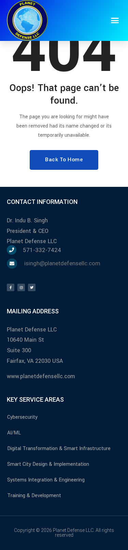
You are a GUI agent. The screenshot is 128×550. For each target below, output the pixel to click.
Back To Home (64, 159)
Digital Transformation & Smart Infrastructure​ (59, 448)
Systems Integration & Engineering (46, 480)
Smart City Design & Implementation (48, 464)
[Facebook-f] (10, 287)
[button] (115, 20)
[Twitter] (31, 287)
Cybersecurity (22, 417)
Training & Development (34, 495)
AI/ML (14, 432)
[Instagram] (21, 287)
